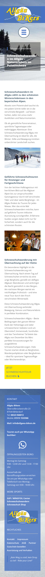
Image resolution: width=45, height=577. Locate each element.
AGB (24, 543)
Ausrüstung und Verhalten (19, 551)
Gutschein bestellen (16, 547)
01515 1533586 (21, 418)
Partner (32, 543)
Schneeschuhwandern (18, 501)
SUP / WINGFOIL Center (18, 498)
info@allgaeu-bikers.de (23, 423)
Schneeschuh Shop (16, 504)
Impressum (22, 539)
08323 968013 (17, 415)
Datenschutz (13, 543)
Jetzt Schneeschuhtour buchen (18, 372)
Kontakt (10, 539)
